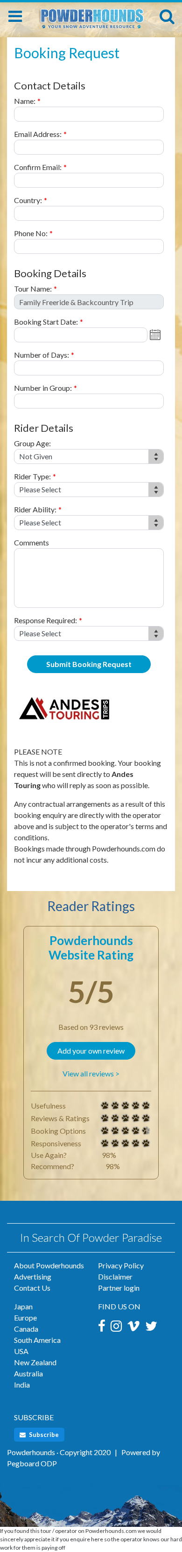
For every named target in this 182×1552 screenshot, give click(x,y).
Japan (23, 1306)
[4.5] (105, 1131)
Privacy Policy (121, 1265)
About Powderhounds (49, 1265)
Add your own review (91, 1050)
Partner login (119, 1287)
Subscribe (43, 1434)
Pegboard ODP (32, 1463)
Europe (25, 1317)
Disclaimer (115, 1276)
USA (21, 1351)
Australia (28, 1373)
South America (37, 1339)
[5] (105, 1105)
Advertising (32, 1276)
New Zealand (35, 1362)
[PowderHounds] (91, 14)
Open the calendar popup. (156, 334)
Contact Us (32, 1287)
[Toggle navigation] (15, 16)
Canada (26, 1328)
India (22, 1384)
